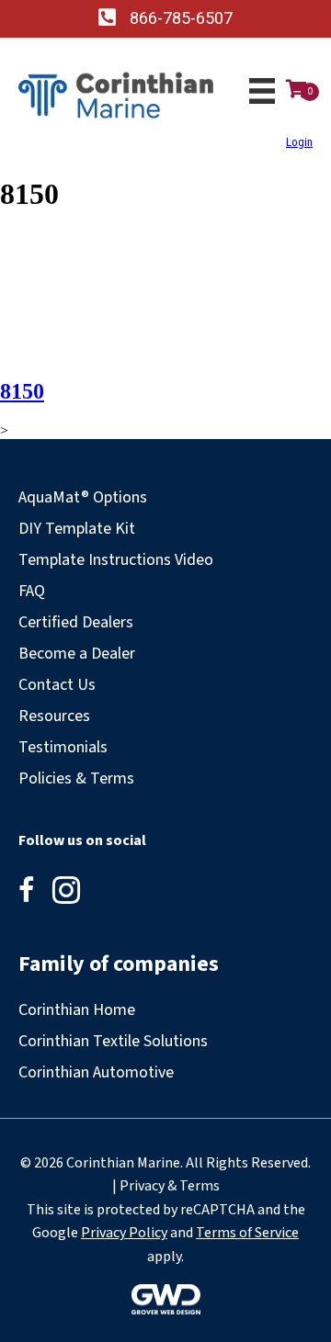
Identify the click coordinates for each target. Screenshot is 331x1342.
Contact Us (57, 684)
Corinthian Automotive (96, 1072)
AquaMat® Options (82, 497)
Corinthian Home (76, 1009)
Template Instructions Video (115, 559)
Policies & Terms (76, 778)
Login (299, 142)
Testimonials (63, 747)
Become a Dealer (76, 653)
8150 (22, 391)
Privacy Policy (124, 1233)
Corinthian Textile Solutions (113, 1041)
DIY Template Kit (76, 528)
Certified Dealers (75, 622)
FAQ (31, 591)
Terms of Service (247, 1233)
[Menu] (262, 91)
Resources (54, 716)
